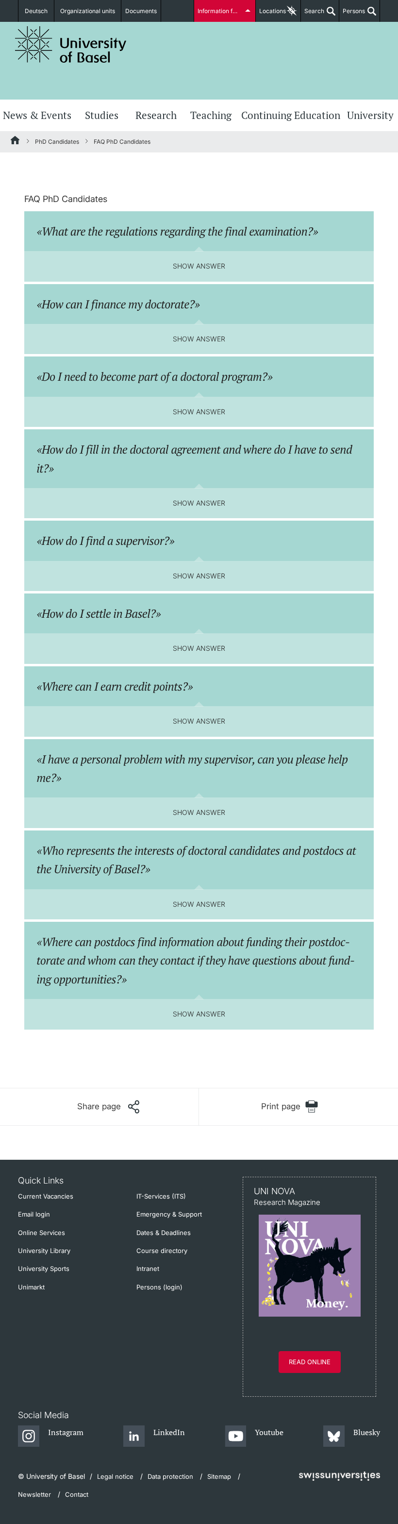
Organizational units (87, 11)
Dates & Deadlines (163, 1232)
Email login (34, 1214)
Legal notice (115, 1476)
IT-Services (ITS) (161, 1196)
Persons (352, 14)
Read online (310, 1362)
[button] (108, 1106)
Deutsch (36, 11)
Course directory (161, 1250)
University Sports (43, 1268)
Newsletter (34, 1494)
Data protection (170, 1476)
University (370, 115)
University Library (44, 1250)
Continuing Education (290, 115)
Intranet (147, 1268)
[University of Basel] (71, 44)
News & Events (37, 115)
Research (156, 115)
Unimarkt (31, 1287)
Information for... (220, 11)
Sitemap (219, 1476)
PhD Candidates (57, 141)
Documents (141, 11)
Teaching (211, 115)
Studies (101, 115)
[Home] (15, 142)
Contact (76, 1494)
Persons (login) (159, 1287)
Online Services (41, 1232)
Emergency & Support (169, 1214)
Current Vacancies (45, 1196)
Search (312, 14)
